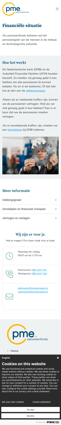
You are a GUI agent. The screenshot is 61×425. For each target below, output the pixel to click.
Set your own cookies (13, 402)
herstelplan (15, 130)
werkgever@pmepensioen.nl (33, 291)
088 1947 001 (39, 270)
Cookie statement (42, 402)
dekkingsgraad (35, 91)
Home (14, 351)
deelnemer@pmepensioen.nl (33, 288)
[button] (57, 9)
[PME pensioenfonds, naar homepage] (15, 9)
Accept (30, 409)
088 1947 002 (39, 273)
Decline (30, 415)
